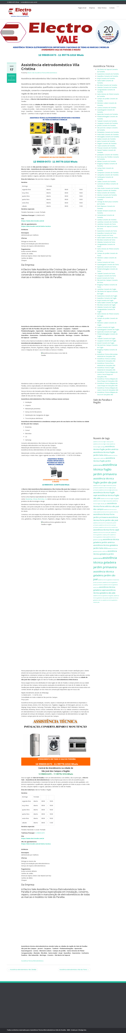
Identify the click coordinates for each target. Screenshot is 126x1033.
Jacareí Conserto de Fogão (105, 343)
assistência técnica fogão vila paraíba (102, 501)
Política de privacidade (16, 998)
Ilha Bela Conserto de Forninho (107, 85)
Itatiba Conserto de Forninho (106, 139)
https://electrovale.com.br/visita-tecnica (36, 226)
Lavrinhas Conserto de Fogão (106, 289)
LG (46, 499)
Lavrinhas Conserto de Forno (106, 224)
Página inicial (82, 8)
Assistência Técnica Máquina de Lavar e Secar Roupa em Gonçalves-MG (107, 374)
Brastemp (29, 499)
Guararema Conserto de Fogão (107, 296)
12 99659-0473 (40, 833)
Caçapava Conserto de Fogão (106, 341)
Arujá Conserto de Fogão (105, 300)
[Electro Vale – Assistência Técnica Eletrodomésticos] (19, 11)
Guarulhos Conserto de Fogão (107, 298)
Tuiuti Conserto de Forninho (106, 146)
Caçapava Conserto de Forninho (107, 123)
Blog (10, 1007)
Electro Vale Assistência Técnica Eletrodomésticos (42, 73)
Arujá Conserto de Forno (105, 235)
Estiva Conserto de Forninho (106, 193)
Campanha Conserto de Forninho (108, 175)
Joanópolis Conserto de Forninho (107, 155)
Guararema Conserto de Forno (107, 231)
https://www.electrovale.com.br (32, 221)
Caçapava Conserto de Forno (106, 276)
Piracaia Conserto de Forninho (107, 148)
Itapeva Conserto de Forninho (106, 190)
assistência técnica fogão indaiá (101, 444)
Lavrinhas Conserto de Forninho (107, 222)
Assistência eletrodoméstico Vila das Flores (74, 969)
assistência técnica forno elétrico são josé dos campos (106, 506)
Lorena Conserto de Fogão (106, 327)
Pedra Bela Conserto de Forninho (108, 134)
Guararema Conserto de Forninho (108, 74)
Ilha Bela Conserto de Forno (106, 240)
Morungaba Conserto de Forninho (108, 137)
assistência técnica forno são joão (102, 532)
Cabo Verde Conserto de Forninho (108, 188)
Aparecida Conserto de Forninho (107, 114)
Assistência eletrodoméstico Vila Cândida (22, 969)
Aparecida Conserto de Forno (106, 267)
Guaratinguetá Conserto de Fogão (108, 329)
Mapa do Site (13, 1012)
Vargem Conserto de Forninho (107, 143)
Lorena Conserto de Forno (105, 262)
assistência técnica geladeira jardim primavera (105, 562)
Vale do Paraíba (14, 1009)
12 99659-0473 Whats (13, 2)
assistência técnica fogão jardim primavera (105, 469)
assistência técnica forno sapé (106, 530)
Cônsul (35, 499)
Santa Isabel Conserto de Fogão (107, 303)
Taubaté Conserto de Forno (106, 273)
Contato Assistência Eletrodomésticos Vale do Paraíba (17, 1003)
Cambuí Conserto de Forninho (106, 220)
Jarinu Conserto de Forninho (106, 141)
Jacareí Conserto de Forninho (106, 125)
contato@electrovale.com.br (29, 2)
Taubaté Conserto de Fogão (106, 338)
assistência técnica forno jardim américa (107, 512)
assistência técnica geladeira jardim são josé (104, 575)
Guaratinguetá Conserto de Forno (108, 264)
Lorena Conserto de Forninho (106, 107)
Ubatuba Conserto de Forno (106, 242)
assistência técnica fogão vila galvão (110, 498)
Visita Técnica (102, 8)
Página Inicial (13, 994)
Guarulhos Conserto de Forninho (107, 76)
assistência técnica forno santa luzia (108, 527)
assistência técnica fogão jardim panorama (104, 461)
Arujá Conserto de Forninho (106, 78)
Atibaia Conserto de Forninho (106, 161)
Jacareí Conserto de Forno (105, 278)
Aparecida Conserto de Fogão (106, 332)
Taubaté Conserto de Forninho (107, 121)
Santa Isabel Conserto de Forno (107, 238)
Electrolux (41, 499)
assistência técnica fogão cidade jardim (103, 441)
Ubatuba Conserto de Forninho (107, 87)
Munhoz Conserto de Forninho (107, 195)
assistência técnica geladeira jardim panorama (105, 554)
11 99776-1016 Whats (70, 1000)
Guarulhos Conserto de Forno (106, 233)
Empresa (92, 8)
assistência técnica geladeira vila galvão (103, 595)
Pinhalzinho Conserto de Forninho (108, 132)
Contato (112, 8)
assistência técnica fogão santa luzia (108, 490)
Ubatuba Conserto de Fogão (106, 307)
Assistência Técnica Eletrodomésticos (32, 961)
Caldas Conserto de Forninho (106, 181)
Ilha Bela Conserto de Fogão (106, 305)
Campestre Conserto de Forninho (108, 172)
